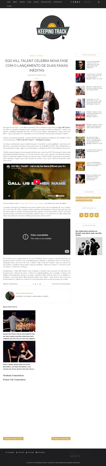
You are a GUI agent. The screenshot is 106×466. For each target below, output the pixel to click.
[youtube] (78, 2)
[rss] (80, 2)
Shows (9, 6)
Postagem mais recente (13, 439)
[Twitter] (86, 215)
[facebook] (72, 2)
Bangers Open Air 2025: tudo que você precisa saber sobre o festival (94, 126)
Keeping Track (42, 462)
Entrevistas (58, 2)
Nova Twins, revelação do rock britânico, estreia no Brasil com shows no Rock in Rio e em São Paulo (18, 367)
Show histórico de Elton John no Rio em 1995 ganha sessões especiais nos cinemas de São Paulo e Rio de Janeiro (19, 336)
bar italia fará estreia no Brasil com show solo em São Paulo (89, 233)
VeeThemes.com (61, 462)
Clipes (29, 2)
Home (8, 2)
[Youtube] (92, 215)
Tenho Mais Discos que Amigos (32, 203)
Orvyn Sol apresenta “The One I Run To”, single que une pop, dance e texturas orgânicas (93, 64)
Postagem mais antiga (61, 439)
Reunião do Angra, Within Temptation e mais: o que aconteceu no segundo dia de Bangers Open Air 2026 (94, 140)
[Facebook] (81, 215)
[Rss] (97, 215)
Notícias (40, 56)
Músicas (22, 2)
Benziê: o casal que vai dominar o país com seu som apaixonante (94, 88)
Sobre (15, 2)
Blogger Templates (73, 462)
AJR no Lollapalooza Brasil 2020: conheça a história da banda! (94, 164)
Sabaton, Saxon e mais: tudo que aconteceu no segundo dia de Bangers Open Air (94, 114)
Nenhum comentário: (10, 284)
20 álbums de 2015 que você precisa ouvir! (94, 150)
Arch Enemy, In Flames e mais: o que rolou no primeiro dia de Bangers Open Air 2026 (94, 76)
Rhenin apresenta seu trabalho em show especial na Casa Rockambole (94, 177)
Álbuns (36, 2)
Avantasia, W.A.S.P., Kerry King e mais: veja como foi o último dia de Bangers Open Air (94, 102)
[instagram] (76, 2)
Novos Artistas (46, 2)
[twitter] (74, 2)
